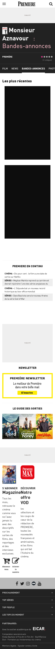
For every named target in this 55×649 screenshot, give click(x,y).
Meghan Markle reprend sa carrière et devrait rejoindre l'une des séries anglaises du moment (27, 282)
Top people (8, 607)
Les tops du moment (13, 614)
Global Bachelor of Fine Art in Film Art (17, 637)
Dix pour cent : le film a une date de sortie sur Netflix (26, 275)
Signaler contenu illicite (27, 646)
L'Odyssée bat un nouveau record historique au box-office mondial (25, 290)
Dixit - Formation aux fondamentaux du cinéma (21, 639)
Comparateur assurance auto (14, 634)
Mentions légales (9, 646)
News (14, 68)
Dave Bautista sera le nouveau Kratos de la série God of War (26, 297)
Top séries (8, 600)
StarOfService (40, 637)
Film (5, 68)
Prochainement (11, 592)
